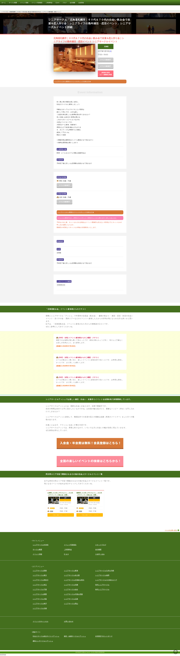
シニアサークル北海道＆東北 (74, 580)
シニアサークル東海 (71, 570)
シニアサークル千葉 (40, 589)
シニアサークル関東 (40, 570)
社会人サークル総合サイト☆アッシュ (46, 636)
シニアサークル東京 (40, 575)
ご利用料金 (68, 549)
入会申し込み (100, 554)
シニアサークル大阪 (40, 599)
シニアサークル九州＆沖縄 (104, 570)
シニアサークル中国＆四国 (73, 594)
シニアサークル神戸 (40, 603)
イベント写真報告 (70, 545)
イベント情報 (37, 554)
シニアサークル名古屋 (72, 575)
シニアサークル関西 (40, 594)
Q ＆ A (66, 554)
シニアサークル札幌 (71, 585)
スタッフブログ (100, 545)
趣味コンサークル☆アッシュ (43, 641)
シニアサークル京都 (40, 608)
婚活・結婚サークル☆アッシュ (75, 636)
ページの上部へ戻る (171, 530)
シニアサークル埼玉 (40, 585)
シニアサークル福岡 (102, 575)
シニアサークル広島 (71, 599)
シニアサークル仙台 (71, 589)
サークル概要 (37, 549)
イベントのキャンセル (40, 621)
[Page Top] (175, 654)
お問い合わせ (68, 621)
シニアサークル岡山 (71, 603)
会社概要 (98, 549)
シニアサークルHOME (40, 545)
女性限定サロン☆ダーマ (103, 636)
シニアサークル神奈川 (40, 580)
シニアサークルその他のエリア (106, 580)
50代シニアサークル (102, 585)
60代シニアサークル (102, 589)
